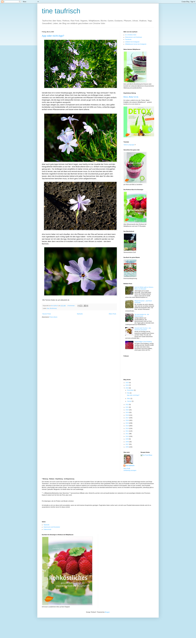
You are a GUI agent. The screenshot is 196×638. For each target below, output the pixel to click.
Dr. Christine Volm (130, 35)
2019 (127, 412)
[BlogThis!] (81, 306)
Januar (129, 401)
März (129, 398)
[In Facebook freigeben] (85, 306)
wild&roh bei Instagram (132, 42)
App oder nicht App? (53, 35)
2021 (127, 407)
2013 (127, 428)
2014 (127, 426)
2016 (127, 420)
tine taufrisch (61, 11)
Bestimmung (53, 308)
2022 (127, 404)
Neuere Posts (46, 314)
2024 (127, 385)
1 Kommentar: (71, 305)
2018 (127, 415)
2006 (127, 447)
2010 (127, 436)
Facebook (128, 39)
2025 (127, 382)
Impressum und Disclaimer (52, 527)
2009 (127, 439)
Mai (128, 393)
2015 (127, 423)
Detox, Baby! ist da (131, 97)
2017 (127, 418)
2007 (127, 444)
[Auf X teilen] (83, 306)
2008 (127, 442)
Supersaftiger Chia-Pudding (143, 341)
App (48, 308)
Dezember (130, 390)
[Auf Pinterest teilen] (87, 306)
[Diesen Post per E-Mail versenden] (78, 306)
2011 (127, 433)
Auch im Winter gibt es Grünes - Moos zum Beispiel (144, 288)
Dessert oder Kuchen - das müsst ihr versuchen (143, 328)
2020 (127, 410)
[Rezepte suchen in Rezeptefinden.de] (146, 455)
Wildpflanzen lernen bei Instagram (135, 44)
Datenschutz (47, 529)
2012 (127, 431)
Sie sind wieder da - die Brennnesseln (142, 315)
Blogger (107, 612)
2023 (127, 388)
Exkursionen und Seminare (133, 37)
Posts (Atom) (53, 317)
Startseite (80, 314)
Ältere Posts (112, 314)
